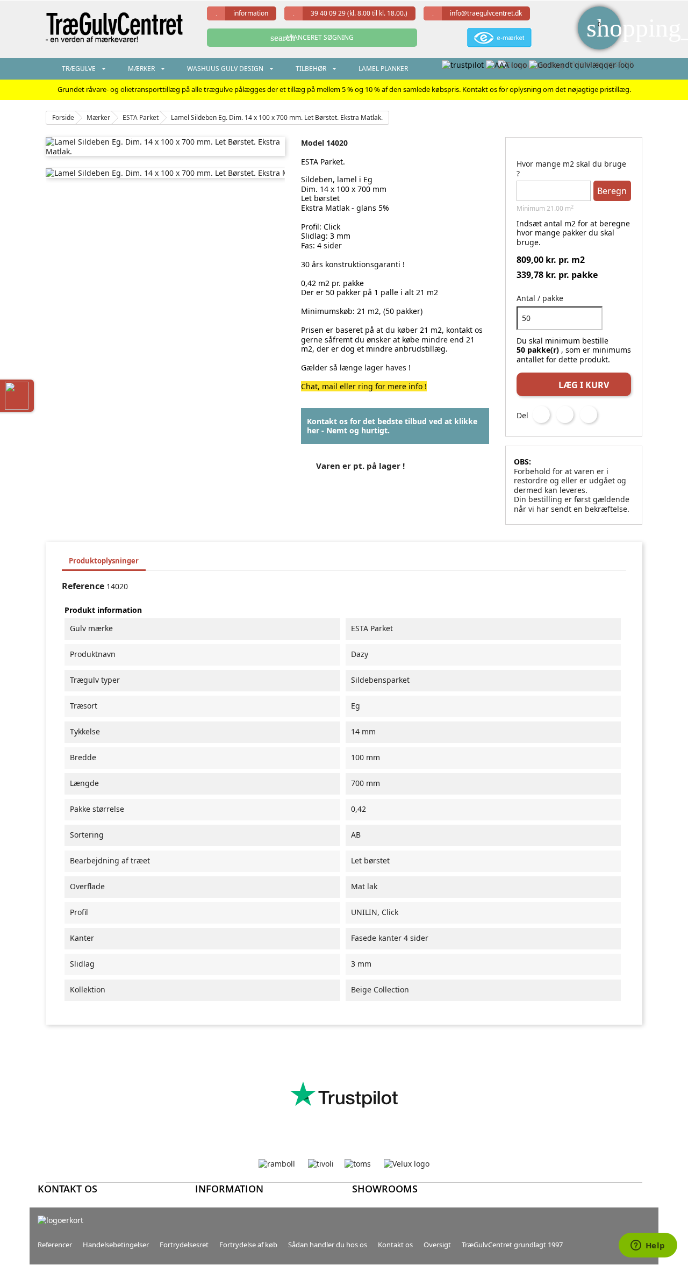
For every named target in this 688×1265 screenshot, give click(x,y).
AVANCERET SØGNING (312, 37)
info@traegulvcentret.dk (486, 13)
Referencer (55, 1244)
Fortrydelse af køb (248, 1244)
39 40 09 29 (359, 13)
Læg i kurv (575, 384)
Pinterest (588, 414)
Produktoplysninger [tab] (104, 561)
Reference (83, 586)
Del (541, 414)
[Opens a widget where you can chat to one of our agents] (647, 1246)
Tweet (565, 414)
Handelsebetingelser (116, 1244)
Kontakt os (395, 1244)
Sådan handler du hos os (327, 1244)
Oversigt (437, 1244)
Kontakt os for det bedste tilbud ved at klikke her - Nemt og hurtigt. (392, 426)
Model (312, 143)
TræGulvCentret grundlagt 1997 (512, 1244)
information (250, 13)
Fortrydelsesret (184, 1244)
